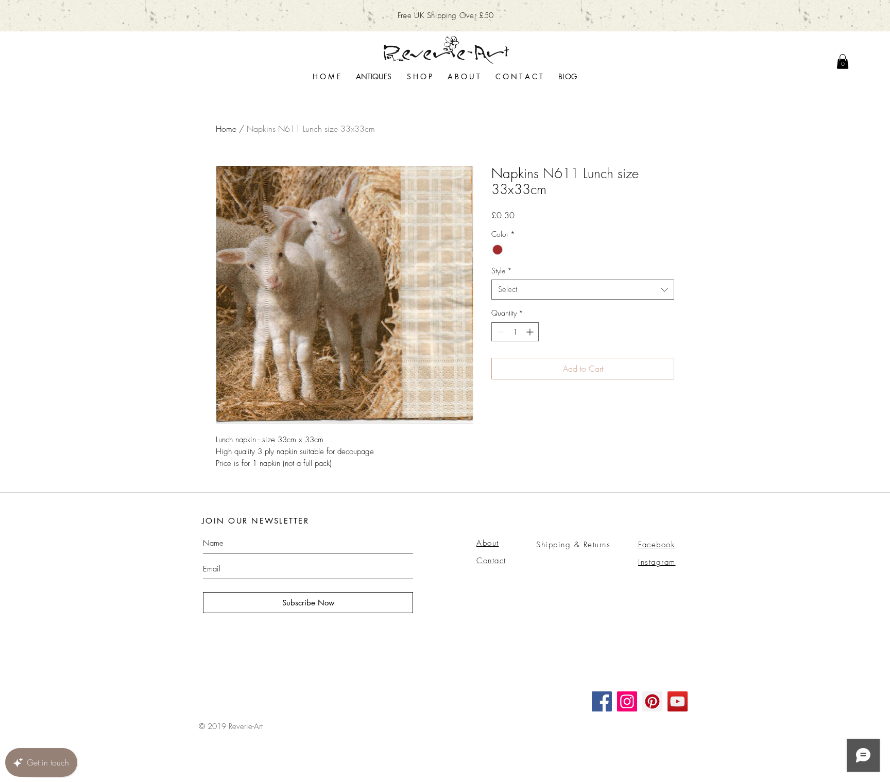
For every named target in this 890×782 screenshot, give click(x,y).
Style (501, 270)
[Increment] (530, 332)
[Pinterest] (652, 701)
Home (226, 128)
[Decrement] (499, 332)
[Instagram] (627, 701)
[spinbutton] (515, 332)
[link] (842, 61)
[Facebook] (602, 701)
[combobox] (582, 290)
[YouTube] (678, 701)
